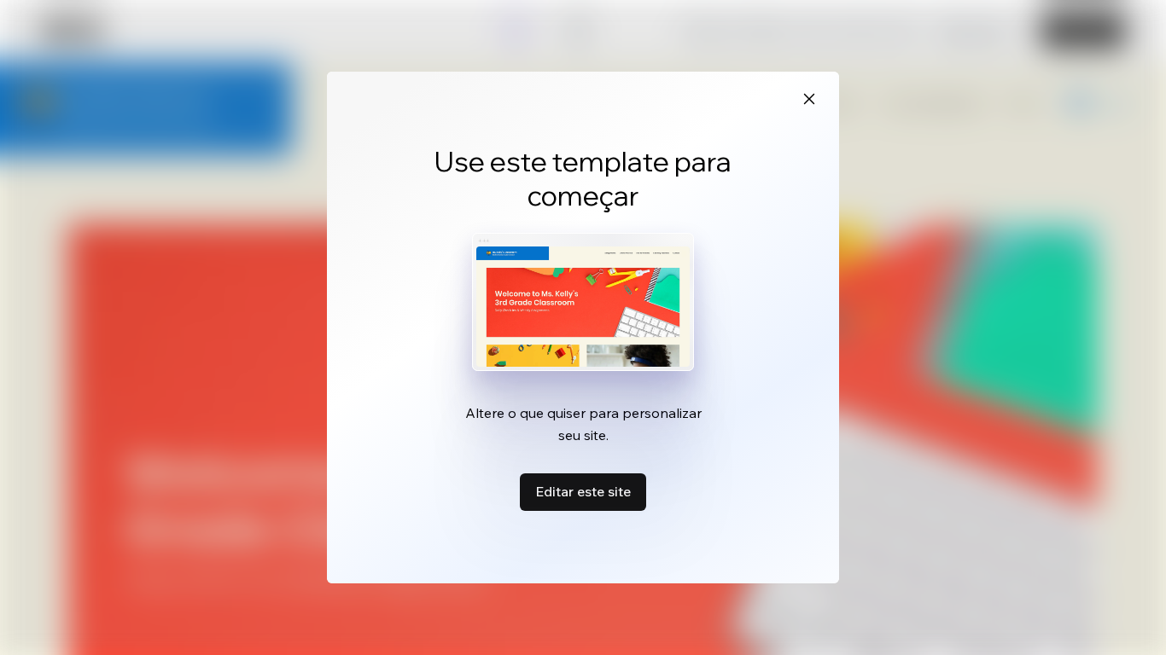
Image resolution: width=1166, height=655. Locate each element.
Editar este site (583, 491)
